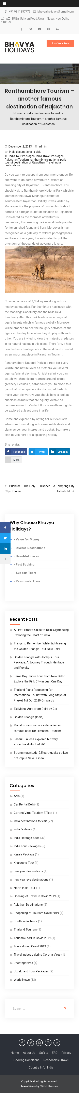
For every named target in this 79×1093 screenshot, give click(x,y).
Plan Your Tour (60, 43)
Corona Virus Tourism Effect (33, 813)
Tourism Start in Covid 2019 (32, 938)
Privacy (66, 1053)
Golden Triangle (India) (28, 717)
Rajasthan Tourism (17, 159)
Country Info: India (41, 1067)
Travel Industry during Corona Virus (37, 954)
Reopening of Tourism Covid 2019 (36, 913)
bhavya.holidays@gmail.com (55, 12)
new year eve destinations (31, 879)
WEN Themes (49, 1086)
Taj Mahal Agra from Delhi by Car (35, 709)
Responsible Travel (56, 1060)
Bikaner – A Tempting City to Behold (57, 488)
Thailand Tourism (25, 929)
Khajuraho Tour (24, 863)
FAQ (55, 1053)
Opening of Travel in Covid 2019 (35, 896)
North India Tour (24, 888)
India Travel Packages (50, 156)
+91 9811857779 (19, 12)
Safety (43, 1053)
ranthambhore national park (48, 159)
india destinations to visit (25, 151)
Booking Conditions (27, 1060)
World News (22, 980)
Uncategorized (23, 963)
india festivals (23, 829)
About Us (29, 1053)
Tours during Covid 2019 (30, 946)
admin (42, 146)
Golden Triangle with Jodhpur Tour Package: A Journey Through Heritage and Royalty (39, 662)
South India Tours (25, 921)
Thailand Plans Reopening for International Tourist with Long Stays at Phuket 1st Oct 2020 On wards (40, 695)
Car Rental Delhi (24, 804)
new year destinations (28, 871)
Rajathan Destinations (28, 904)
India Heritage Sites (27, 838)
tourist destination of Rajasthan (25, 162)
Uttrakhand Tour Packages (31, 971)
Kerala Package (24, 854)
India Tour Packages (22, 156)
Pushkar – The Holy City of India (20, 488)
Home (15, 1053)
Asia (17, 796)
